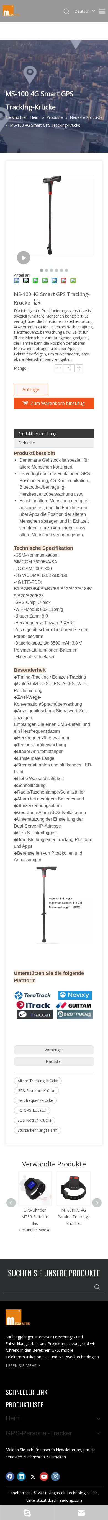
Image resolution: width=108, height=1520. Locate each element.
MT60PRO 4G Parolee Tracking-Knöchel (73, 1216)
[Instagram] (55, 1476)
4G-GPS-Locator (32, 1110)
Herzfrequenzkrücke (35, 1100)
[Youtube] (44, 1476)
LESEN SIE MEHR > (23, 1365)
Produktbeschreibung (37, 433)
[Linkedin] (21, 1476)
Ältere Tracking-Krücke (37, 1080)
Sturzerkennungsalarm (37, 1130)
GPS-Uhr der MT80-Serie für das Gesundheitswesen (34, 1223)
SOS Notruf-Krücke (34, 1120)
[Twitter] (32, 1476)
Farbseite (26, 442)
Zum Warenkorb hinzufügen (57, 404)
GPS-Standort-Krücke (36, 1090)
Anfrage (30, 389)
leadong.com (70, 1500)
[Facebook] (10, 1476)
